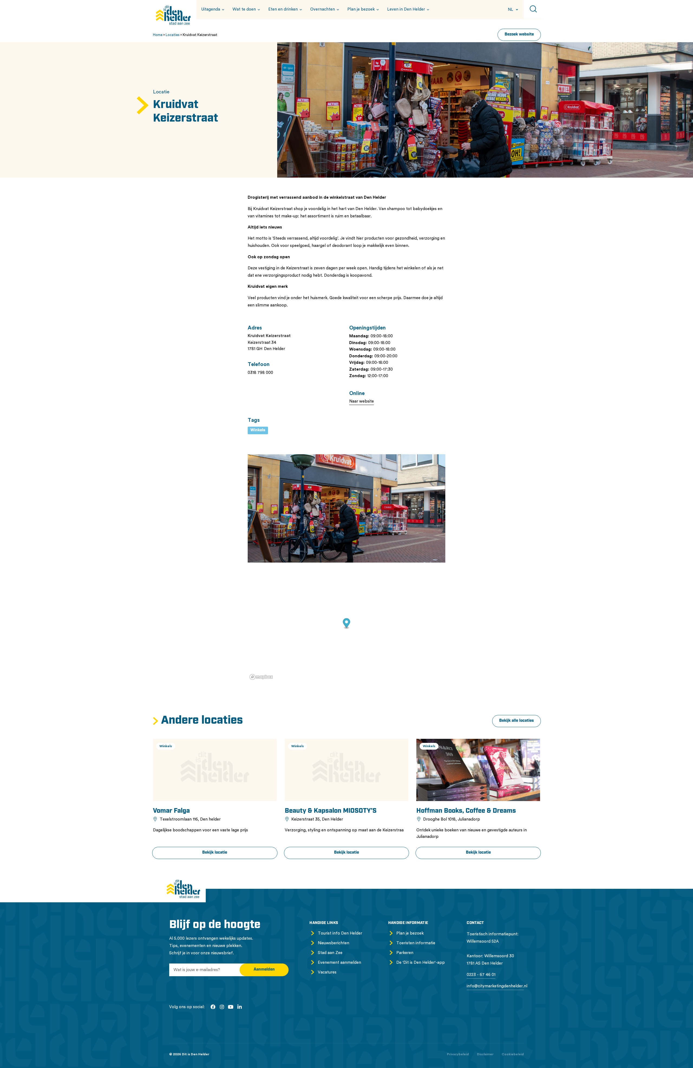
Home (157, 35)
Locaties (172, 35)
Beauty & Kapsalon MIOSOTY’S (331, 811)
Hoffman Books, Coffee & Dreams (466, 811)
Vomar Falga (171, 811)
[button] (212, 9)
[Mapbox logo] (261, 677)
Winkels (257, 430)
